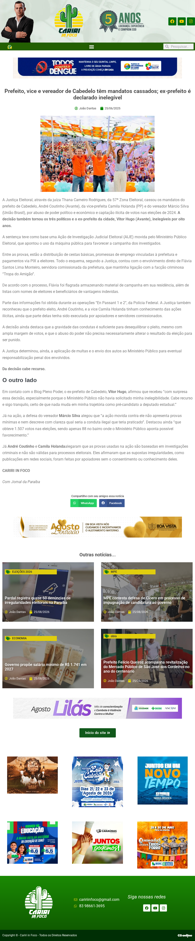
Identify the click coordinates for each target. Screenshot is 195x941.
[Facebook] (172, 21)
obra (114, 636)
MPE (114, 571)
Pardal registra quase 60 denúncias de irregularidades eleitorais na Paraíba (38, 600)
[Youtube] (182, 21)
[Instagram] (191, 21)
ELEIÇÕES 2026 (22, 571)
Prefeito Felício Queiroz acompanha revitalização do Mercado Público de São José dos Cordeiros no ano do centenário (146, 667)
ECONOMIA (19, 638)
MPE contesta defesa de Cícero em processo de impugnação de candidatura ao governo (144, 600)
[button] (91, 46)
